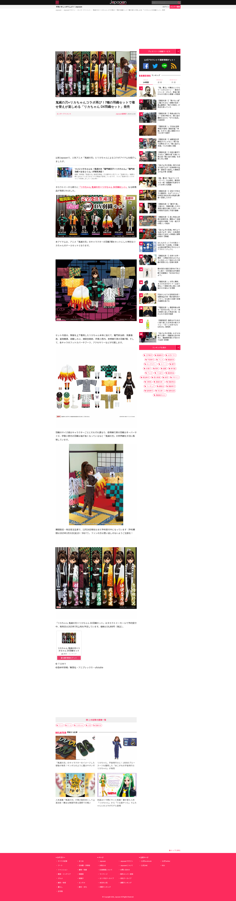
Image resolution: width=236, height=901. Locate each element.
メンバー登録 (175, 7)
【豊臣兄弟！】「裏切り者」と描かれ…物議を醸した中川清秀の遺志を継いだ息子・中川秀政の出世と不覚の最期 (169, 207)
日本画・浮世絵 (84, 865)
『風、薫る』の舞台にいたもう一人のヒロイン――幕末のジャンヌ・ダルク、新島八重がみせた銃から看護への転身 (169, 90)
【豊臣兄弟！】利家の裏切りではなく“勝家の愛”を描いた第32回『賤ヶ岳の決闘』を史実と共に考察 (169, 155)
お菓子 (148, 368)
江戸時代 (149, 355)
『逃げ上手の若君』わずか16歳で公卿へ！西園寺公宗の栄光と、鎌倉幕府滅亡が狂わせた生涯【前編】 (169, 336)
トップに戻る (175, 850)
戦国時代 (160, 355)
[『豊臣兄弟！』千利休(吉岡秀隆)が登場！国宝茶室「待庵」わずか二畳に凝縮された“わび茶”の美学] (147, 130)
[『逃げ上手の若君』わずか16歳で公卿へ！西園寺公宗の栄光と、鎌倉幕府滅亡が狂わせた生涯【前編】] (147, 337)
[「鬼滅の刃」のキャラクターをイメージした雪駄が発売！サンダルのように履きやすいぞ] (75, 748)
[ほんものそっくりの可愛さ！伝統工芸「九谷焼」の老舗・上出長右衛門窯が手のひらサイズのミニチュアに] (147, 247)
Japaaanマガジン (69, 10)
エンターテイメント (84, 10)
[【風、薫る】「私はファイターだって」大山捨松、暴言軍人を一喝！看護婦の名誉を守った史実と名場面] (147, 182)
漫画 (164, 368)
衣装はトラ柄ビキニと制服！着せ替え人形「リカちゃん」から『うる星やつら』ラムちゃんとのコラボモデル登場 (117, 802)
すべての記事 (62, 861)
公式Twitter (155, 66)
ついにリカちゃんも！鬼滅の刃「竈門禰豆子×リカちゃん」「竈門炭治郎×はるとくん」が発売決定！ (105, 170)
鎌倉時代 (171, 386)
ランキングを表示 (159, 347)
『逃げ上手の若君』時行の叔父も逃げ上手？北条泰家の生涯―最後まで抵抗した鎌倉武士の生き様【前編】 (169, 168)
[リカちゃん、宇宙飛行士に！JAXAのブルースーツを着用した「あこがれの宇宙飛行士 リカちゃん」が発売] (117, 748)
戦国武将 (171, 359)
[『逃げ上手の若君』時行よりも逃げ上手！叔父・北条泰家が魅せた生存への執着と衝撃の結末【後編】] (147, 234)
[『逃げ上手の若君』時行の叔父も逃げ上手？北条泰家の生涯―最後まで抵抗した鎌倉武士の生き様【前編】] (147, 169)
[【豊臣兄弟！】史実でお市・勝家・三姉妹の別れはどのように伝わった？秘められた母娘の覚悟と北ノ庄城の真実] (147, 260)
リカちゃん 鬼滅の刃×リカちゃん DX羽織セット (69, 649)
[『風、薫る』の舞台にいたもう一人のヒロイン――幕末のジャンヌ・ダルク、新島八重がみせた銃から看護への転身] (147, 92)
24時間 (146, 81)
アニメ (60, 725)
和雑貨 (81, 874)
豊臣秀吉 (171, 382)
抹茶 (166, 377)
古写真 (60, 891)
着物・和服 (83, 869)
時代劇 (173, 368)
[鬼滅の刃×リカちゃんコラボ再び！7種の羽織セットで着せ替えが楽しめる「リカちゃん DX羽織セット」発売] (96, 74)
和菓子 (81, 878)
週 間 (160, 81)
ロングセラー (151, 364)
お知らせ (103, 865)
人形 (89, 725)
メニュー (57, 2)
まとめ (81, 861)
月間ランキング (105, 887)
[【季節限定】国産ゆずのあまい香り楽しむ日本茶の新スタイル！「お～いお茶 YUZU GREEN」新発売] (147, 324)
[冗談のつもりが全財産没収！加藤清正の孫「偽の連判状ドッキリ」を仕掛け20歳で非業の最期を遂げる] (147, 299)
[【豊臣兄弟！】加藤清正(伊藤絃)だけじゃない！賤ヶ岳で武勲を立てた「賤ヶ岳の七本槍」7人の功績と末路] (147, 143)
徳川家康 (157, 377)
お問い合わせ (125, 869)
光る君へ (160, 390)
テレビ (149, 373)
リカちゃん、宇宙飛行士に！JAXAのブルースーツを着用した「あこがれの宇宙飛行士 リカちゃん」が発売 (116, 765)
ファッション (62, 869)
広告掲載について (106, 869)
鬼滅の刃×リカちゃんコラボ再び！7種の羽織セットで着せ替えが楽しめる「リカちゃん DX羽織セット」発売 (129, 10)
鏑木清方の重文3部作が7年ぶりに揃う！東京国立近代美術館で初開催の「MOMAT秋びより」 (169, 271)
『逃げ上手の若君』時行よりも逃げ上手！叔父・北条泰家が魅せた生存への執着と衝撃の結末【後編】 (169, 233)
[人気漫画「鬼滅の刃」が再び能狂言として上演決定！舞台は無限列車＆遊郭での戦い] (75, 785)
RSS (173, 66)
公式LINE (164, 66)
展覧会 (161, 386)
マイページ (104, 874)
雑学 (173, 364)
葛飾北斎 (171, 390)
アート (60, 865)
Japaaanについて (126, 865)
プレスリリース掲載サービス (159, 51)
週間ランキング (126, 882)
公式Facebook (145, 66)
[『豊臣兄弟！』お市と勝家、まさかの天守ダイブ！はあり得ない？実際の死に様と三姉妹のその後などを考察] (147, 286)
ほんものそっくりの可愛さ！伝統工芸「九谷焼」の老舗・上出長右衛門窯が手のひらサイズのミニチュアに (169, 246)
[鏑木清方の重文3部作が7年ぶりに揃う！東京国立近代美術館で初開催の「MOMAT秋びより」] (147, 273)
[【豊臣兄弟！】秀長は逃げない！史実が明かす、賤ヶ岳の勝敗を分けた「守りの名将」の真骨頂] (147, 118)
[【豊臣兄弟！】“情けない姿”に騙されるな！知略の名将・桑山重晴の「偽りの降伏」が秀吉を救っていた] (147, 105)
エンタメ (82, 882)
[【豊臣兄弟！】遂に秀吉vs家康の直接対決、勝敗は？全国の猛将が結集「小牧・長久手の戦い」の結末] (147, 221)
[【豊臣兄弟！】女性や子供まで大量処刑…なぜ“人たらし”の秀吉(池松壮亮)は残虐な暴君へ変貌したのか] (147, 195)
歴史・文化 (83, 887)
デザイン (175, 377)
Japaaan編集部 (121, 114)
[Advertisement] (96, 31)
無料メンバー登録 (126, 874)
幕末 (156, 368)
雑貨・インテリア (64, 874)
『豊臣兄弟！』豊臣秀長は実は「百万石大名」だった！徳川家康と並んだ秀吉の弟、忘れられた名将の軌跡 (169, 310)
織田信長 (171, 373)
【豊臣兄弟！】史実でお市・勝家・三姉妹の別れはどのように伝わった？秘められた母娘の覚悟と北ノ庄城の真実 (169, 259)
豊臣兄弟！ (160, 382)
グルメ (60, 878)
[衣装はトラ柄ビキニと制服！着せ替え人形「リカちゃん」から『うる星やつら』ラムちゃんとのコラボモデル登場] (117, 785)
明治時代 (146, 377)
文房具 (149, 382)
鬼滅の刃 (98, 725)
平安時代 (150, 359)
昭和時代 (150, 390)
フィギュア (151, 386)
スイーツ (164, 364)
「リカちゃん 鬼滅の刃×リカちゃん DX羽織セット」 (103, 187)
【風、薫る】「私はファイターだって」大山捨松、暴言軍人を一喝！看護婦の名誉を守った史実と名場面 (169, 181)
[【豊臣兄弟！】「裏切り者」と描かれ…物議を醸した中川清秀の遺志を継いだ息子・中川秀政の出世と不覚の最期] (147, 208)
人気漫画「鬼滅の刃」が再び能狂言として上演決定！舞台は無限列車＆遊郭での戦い (75, 801)
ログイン (166, 7)
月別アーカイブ (125, 878)
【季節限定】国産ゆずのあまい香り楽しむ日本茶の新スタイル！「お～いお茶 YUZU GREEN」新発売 (169, 323)
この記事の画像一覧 (97, 719)
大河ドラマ (172, 355)
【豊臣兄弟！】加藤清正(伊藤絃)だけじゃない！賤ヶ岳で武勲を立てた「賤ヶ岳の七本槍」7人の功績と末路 (169, 142)
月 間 (173, 81)
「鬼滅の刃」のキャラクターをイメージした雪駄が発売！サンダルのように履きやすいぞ (75, 764)
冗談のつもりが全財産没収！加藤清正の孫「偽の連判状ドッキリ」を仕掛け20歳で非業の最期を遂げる (169, 297)
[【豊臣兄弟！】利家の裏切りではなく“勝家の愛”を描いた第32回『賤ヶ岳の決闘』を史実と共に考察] (147, 156)
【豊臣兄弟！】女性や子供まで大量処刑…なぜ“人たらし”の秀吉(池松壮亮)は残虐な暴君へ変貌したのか (169, 194)
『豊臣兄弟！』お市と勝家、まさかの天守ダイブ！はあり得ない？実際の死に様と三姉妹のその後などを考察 (169, 284)
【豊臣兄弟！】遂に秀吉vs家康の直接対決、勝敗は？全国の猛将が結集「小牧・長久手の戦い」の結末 (169, 220)
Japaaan (118, 2)
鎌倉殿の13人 (161, 395)
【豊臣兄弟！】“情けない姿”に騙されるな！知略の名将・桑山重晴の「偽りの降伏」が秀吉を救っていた (169, 103)
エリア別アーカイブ (107, 878)
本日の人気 (104, 882)
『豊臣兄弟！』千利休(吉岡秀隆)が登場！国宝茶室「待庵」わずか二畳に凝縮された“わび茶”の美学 (169, 129)
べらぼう (160, 373)
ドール (69, 725)
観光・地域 (62, 882)
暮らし (60, 887)
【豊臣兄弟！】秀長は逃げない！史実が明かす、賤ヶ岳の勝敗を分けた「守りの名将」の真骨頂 (169, 116)
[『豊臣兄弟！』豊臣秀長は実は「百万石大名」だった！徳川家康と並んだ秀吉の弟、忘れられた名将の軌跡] (147, 311)
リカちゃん (79, 725)
